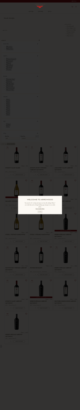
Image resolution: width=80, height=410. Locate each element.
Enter (40, 211)
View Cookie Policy (40, 208)
